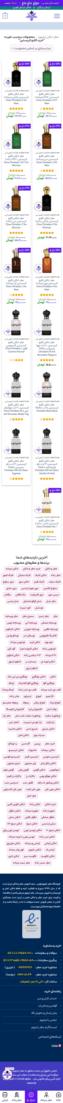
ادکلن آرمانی (50, 843)
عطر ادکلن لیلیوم (48, 37)
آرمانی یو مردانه (32, 843)
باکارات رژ (30, 776)
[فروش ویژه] (31, 1097)
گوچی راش (23, 770)
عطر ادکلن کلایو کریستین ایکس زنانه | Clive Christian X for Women (46, 223)
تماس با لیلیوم (48, 1020)
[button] (56, 16)
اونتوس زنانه (48, 649)
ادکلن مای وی (13, 843)
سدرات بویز (39, 735)
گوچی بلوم (9, 770)
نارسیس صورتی (51, 757)
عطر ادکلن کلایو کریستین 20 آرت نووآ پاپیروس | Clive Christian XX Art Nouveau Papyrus (46, 348)
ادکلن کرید (35, 642)
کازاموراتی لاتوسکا (15, 709)
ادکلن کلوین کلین (16, 804)
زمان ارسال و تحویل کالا (44, 1013)
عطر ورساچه (11, 616)
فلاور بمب (28, 783)
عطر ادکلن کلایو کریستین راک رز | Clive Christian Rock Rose (46, 408)
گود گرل (11, 649)
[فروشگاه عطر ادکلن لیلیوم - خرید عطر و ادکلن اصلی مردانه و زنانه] (31, 16)
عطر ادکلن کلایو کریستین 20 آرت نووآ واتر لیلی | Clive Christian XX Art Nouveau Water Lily (16, 409)
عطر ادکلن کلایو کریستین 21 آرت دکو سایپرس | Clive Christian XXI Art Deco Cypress (16, 467)
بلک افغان (20, 594)
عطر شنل (51, 601)
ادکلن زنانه (34, 804)
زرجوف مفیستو (10, 702)
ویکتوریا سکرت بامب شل (27, 716)
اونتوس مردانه (17, 642)
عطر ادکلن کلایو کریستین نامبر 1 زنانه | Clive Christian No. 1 (46, 523)
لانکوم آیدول (14, 661)
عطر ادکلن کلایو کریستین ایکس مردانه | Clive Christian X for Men (16, 99)
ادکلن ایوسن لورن (33, 830)
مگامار (7, 594)
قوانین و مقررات (47, 1006)
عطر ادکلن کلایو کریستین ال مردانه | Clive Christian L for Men (16, 285)
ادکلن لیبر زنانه (47, 837)
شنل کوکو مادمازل (32, 601)
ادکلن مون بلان (52, 789)
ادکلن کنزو (14, 856)
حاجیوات (32, 750)
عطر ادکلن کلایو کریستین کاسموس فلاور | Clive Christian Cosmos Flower (16, 347)
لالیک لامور (8, 575)
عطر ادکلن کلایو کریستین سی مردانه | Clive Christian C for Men (47, 161)
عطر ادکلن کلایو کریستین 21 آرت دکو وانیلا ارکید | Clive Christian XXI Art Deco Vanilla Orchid (47, 467)
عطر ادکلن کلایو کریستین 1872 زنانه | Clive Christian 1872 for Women (16, 161)
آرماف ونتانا (8, 690)
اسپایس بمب (11, 783)
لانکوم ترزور (31, 668)
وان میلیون (30, 763)
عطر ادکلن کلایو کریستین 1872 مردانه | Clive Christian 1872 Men (47, 99)
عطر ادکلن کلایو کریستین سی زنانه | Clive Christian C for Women (16, 223)
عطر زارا (7, 716)
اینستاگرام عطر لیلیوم (44, 1027)
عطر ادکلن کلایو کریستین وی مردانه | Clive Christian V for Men (47, 285)
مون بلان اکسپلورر (12, 789)
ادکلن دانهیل (34, 850)
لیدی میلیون (13, 763)
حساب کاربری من (47, 998)
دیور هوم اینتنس (30, 588)
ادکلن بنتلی (14, 817)
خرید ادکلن (50, 804)
